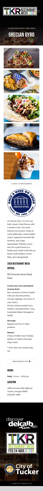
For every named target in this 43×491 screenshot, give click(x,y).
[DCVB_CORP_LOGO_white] (21, 417)
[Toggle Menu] (38, 11)
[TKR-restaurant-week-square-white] (21, 433)
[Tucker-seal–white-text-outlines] (21, 464)
